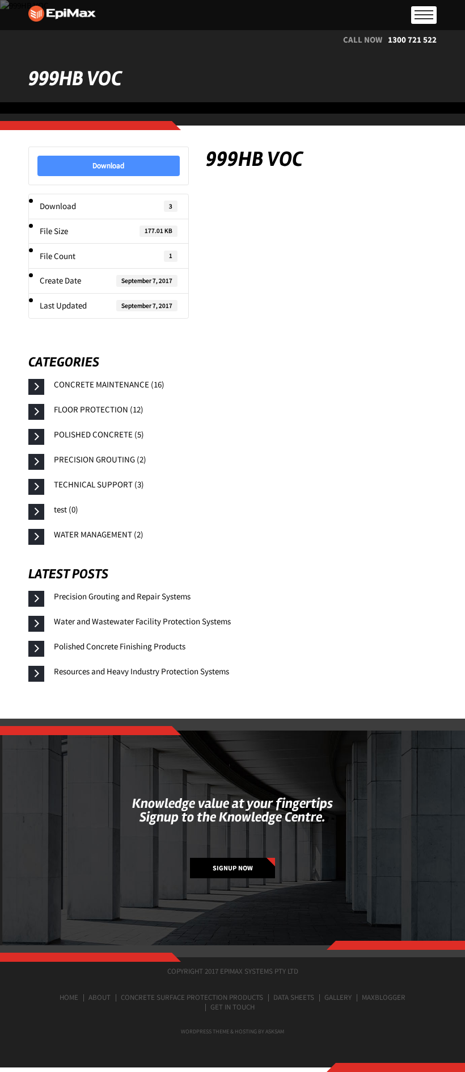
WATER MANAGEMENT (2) (98, 534)
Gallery (338, 997)
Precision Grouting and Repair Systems (122, 596)
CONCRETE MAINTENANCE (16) (109, 384)
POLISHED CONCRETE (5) (99, 434)
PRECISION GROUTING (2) (100, 459)
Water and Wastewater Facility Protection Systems (142, 621)
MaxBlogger (383, 997)
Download (108, 165)
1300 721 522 (412, 39)
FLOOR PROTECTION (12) (98, 409)
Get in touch (232, 1007)
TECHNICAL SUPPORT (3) (99, 484)
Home (69, 997)
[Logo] (232, 15)
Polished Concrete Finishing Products (119, 646)
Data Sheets (293, 997)
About (99, 997)
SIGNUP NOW (233, 868)
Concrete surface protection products (192, 997)
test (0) (66, 509)
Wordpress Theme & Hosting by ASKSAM (232, 1031)
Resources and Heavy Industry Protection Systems (141, 671)
